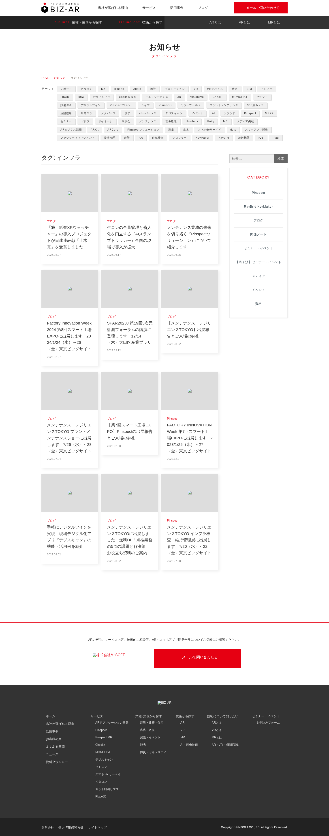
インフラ (266, 88)
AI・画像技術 (189, 744)
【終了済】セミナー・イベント (258, 262)
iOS (260, 137)
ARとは (215, 22)
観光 (143, 744)
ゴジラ (85, 121)
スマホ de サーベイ (108, 774)
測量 (171, 129)
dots (233, 129)
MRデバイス (215, 88)
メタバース (108, 113)
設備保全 (66, 105)
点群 (127, 113)
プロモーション (175, 88)
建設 (127, 137)
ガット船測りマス (107, 789)
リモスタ (86, 113)
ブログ (203, 8)
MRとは (274, 22)
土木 (186, 129)
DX (103, 88)
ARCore (112, 129)
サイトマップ (97, 827)
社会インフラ (101, 97)
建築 (81, 97)
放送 (235, 88)
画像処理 (171, 121)
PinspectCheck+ (121, 105)
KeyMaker (202, 137)
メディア (258, 276)
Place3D (100, 796)
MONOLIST (239, 97)
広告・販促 (147, 730)
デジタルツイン (91, 105)
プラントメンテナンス (223, 105)
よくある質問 (55, 746)
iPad (276, 137)
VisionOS (165, 105)
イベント (197, 113)
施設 (153, 88)
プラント (262, 97)
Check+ (218, 97)
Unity (210, 121)
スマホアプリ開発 (256, 129)
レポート (66, 88)
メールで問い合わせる (263, 8)
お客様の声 (54, 739)
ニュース (52, 754)
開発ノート (258, 234)
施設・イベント (150, 737)
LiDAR (64, 97)
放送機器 (244, 137)
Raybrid (223, 137)
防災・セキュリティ (153, 752)
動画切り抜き (127, 97)
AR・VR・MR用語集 (225, 744)
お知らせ (59, 78)
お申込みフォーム (268, 722)
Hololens (192, 121)
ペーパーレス (147, 113)
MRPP (269, 113)
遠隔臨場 (66, 113)
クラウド (229, 113)
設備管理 (109, 137)
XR (179, 97)
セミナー (66, 121)
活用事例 (177, 8)
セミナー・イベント (258, 248)
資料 (258, 303)
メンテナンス (147, 121)
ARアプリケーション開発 (111, 722)
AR (141, 137)
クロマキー (179, 137)
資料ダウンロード (58, 762)
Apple (137, 88)
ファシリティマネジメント (77, 137)
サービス (149, 8)
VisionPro (197, 97)
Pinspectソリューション (143, 129)
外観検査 (157, 137)
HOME (45, 78)
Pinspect (250, 113)
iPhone (119, 88)
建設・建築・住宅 (151, 722)
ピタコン (86, 88)
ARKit (94, 129)
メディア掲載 (245, 121)
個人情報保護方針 (70, 827)
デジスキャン (174, 113)
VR (196, 88)
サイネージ (105, 121)
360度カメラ (255, 105)
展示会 (126, 121)
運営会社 (47, 827)
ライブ (145, 105)
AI (213, 113)
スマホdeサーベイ (209, 129)
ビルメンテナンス (156, 97)
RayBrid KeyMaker (258, 206)
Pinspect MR (103, 737)
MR (225, 121)
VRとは (244, 22)
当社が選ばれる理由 (113, 8)
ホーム (50, 716)
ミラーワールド (191, 105)
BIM (249, 88)
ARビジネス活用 (71, 129)
